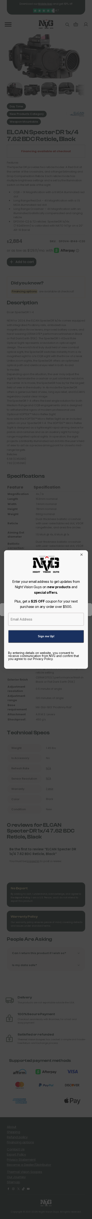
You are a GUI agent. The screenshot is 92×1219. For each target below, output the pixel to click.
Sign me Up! (46, 636)
